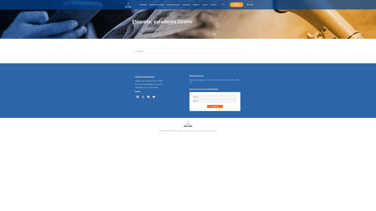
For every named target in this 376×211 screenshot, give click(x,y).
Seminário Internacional (157, 4)
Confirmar (215, 106)
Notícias (204, 4)
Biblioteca (196, 4)
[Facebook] (148, 96)
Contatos (213, 4)
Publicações (186, 4)
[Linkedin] (137, 96)
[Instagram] (143, 96)
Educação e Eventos (173, 4)
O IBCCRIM (143, 4)
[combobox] (188, 51)
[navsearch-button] (224, 4)
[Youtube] (153, 96)
